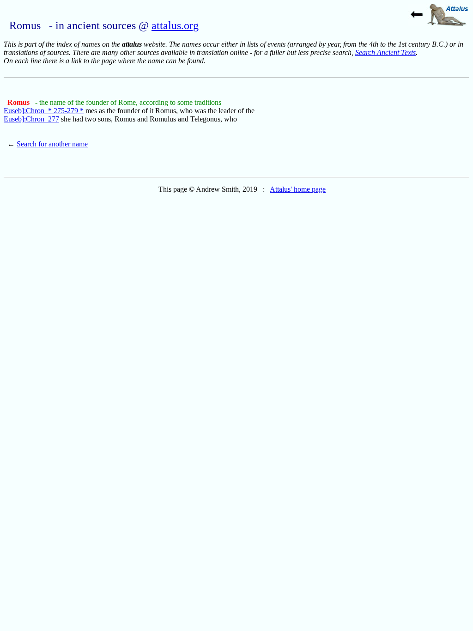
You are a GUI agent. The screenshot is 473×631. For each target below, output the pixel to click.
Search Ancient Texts (385, 52)
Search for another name (52, 144)
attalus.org (175, 25)
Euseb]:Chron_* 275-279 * (44, 111)
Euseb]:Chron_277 (31, 119)
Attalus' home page (298, 189)
